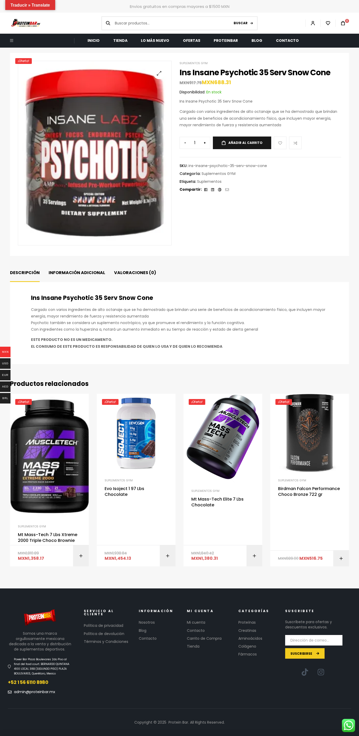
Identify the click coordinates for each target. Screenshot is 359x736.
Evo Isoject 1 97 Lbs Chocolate (124, 491)
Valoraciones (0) (135, 273)
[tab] (25, 273)
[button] (159, 73)
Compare (295, 143)
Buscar (241, 23)
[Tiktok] (305, 672)
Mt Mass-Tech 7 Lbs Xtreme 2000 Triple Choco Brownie (47, 537)
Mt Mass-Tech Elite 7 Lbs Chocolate (217, 502)
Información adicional (77, 273)
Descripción (25, 273)
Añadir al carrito (245, 142)
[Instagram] (321, 672)
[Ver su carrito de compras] (340, 23)
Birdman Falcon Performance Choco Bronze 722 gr (309, 491)
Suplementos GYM (194, 63)
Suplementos (209, 181)
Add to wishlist (280, 143)
